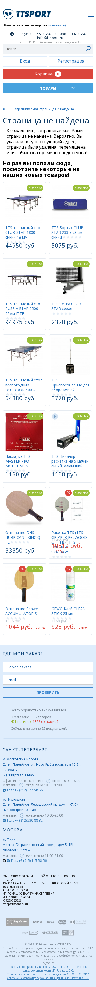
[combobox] (48, 49)
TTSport (28, 12)
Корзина (47, 74)
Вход (25, 61)
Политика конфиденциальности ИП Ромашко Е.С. (54, 968)
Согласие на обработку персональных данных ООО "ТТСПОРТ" (48, 974)
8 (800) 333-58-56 (70, 34)
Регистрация (71, 61)
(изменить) (57, 25)
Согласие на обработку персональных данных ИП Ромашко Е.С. (48, 978)
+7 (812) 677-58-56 (34, 34)
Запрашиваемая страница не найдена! (43, 109)
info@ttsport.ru (50, 38)
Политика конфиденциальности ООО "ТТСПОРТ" (41, 967)
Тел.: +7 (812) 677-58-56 (25, 790)
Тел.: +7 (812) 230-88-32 (25, 820)
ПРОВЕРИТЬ (48, 692)
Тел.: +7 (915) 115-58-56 (29, 860)
